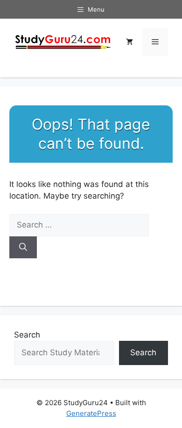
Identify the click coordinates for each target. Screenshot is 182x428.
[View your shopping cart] (129, 42)
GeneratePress (91, 413)
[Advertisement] (91, 201)
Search (27, 334)
